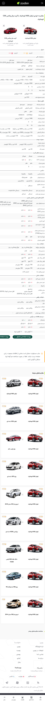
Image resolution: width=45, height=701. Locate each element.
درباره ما (40, 658)
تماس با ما (40, 654)
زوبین (18, 647)
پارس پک (39, 668)
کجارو (18, 658)
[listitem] (22, 390)
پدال (19, 662)
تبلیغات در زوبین (38, 650)
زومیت (18, 650)
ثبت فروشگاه (39, 647)
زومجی (18, 654)
